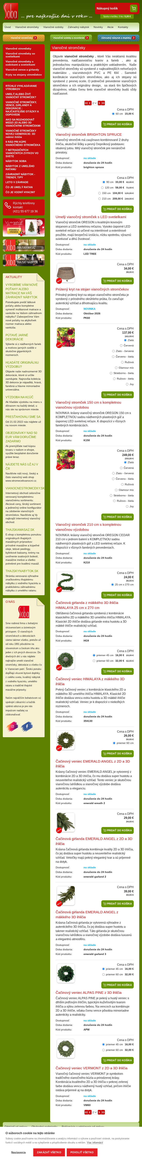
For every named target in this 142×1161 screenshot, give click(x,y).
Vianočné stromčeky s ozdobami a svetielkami (20, 63)
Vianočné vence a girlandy (22, 69)
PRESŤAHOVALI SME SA (23, 416)
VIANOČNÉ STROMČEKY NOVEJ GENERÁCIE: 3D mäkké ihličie (21, 133)
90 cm (120, 182)
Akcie (110, 27)
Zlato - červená (125, 351)
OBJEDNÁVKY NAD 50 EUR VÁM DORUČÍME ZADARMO (21, 437)
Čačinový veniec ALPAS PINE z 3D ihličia (89, 993)
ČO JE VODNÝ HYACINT (20, 192)
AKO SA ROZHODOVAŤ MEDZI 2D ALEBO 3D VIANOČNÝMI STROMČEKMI (23, 122)
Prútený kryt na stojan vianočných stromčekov (92, 289)
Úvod (8, 27)
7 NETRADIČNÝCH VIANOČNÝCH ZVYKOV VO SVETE (22, 153)
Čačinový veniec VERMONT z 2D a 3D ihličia (92, 1068)
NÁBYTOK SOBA (16, 161)
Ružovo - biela (125, 378)
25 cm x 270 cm (124, 584)
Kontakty (123, 27)
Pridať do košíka (119, 124)
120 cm (119, 187)
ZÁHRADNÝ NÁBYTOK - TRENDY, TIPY (20, 176)
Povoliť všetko (82, 1152)
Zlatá (131, 340)
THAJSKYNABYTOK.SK (22, 571)
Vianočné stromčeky (27, 27)
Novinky (98, 27)
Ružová (129, 362)
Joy (132, 384)
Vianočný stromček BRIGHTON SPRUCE (89, 134)
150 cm (118, 193)
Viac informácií (95, 1142)
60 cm (125, 113)
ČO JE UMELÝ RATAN (19, 187)
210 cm (118, 198)
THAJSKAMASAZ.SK (20, 529)
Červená (129, 345)
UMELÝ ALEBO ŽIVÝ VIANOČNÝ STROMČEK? (21, 96)
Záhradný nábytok (78, 27)
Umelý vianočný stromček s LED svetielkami (91, 217)
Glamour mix (126, 367)
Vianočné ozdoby (53, 27)
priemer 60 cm (115, 660)
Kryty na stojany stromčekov (24, 74)
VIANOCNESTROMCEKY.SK (25, 488)
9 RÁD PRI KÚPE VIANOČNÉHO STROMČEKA (23, 143)
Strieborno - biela (124, 373)
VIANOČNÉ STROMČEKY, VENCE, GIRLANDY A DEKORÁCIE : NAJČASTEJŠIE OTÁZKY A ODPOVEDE (22, 108)
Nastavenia (18, 1152)
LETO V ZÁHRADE (17, 182)
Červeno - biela (125, 356)
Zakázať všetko (49, 1152)
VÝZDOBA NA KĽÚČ (19, 397)
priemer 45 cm (115, 655)
